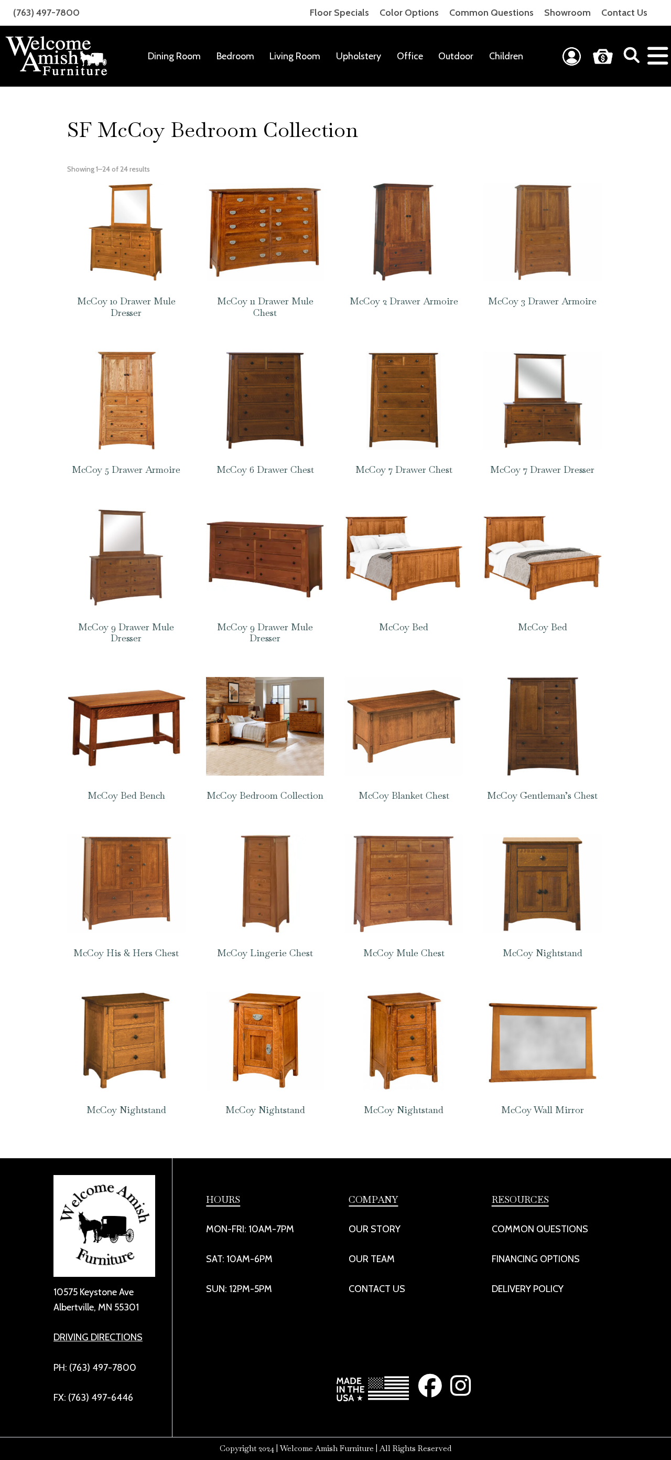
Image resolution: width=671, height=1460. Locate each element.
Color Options (409, 12)
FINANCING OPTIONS (536, 1259)
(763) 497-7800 (46, 12)
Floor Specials (339, 12)
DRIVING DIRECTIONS (98, 1337)
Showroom (567, 12)
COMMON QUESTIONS (540, 1229)
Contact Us (624, 12)
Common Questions (491, 12)
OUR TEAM (372, 1259)
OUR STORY (375, 1229)
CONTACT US (377, 1289)
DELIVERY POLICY (528, 1289)
